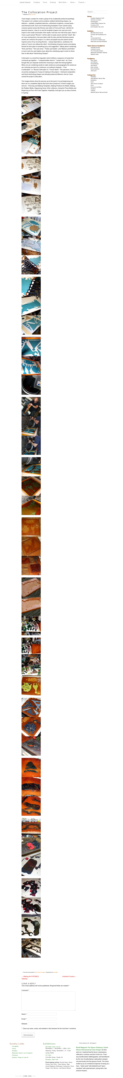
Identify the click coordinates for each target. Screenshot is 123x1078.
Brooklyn (48, 1059)
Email (24, 1019)
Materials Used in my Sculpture (22, 1053)
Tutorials (93, 90)
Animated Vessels (95, 47)
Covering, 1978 (95, 25)
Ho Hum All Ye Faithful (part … (98, 39)
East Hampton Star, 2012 (97, 27)
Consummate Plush (96, 38)
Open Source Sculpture (40, 972)
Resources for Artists (96, 87)
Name (24, 1014)
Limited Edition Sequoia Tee (98, 23)
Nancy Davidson (95, 69)
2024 (68, 1048)
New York (55, 1059)
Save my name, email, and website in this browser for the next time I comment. (49, 1028)
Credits (34, 1076)
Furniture (15, 1055)
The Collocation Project (97, 51)
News (89, 16)
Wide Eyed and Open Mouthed (99, 41)
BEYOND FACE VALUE (97, 33)
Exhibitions (93, 80)
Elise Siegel (94, 60)
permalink (55, 972)
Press (92, 85)
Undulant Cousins (69, 976)
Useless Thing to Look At (20, 1057)
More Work (62, 2)
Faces (45, 2)
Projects (81, 2)
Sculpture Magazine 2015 (97, 18)
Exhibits (90, 31)
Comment (25, 990)
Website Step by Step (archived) (99, 92)
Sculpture (36, 2)
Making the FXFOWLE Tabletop (99, 52)
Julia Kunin (94, 70)
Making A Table (95, 54)
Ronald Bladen (95, 63)
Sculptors (91, 58)
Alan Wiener (94, 65)
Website (24, 1024)
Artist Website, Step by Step (98, 78)
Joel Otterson (94, 62)
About (72, 2)
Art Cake (48, 1055)
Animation (93, 76)
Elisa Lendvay (94, 67)
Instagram (15, 1046)
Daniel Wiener (25, 2)
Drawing (53, 2)
